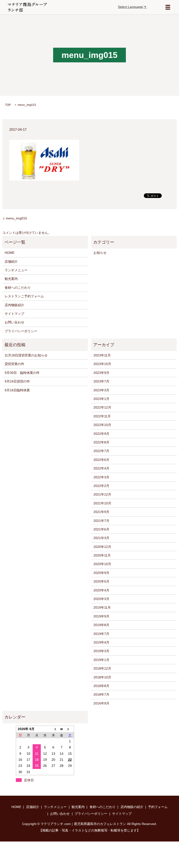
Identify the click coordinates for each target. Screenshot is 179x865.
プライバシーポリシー (21, 331)
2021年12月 (102, 494)
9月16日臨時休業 (17, 390)
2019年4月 (101, 642)
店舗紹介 (11, 261)
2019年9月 (101, 616)
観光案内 (11, 279)
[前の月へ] (53, 729)
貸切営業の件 (14, 364)
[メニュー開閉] (167, 7)
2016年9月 (101, 703)
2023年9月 (101, 373)
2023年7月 (101, 381)
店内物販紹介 (14, 305)
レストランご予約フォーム (24, 296)
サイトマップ (14, 313)
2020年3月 (101, 599)
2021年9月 (101, 512)
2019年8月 (101, 625)
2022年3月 (101, 477)
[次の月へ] (70, 729)
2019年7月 (101, 634)
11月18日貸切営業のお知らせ (26, 355)
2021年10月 (102, 503)
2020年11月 (102, 555)
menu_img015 (16, 218)
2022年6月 (101, 460)
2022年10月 (102, 425)
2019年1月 (101, 660)
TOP (8, 105)
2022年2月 (101, 486)
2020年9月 (101, 573)
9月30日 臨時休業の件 (22, 373)
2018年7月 (101, 694)
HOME (9, 253)
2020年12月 (102, 547)
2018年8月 (101, 686)
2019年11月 (102, 607)
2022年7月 (101, 451)
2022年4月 (101, 468)
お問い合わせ (14, 322)
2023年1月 (101, 399)
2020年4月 (101, 590)
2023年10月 (102, 364)
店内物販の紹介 (131, 807)
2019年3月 (101, 651)
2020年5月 (101, 581)
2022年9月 (101, 434)
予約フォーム (158, 807)
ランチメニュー (16, 270)
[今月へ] (62, 729)
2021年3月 (101, 538)
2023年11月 (102, 355)
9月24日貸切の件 (17, 381)
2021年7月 (101, 521)
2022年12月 (102, 407)
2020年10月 (102, 564)
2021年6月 (101, 529)
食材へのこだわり (18, 287)
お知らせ (100, 253)
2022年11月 (102, 416)
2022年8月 (101, 442)
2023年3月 (101, 390)
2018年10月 (102, 677)
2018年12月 (102, 668)
